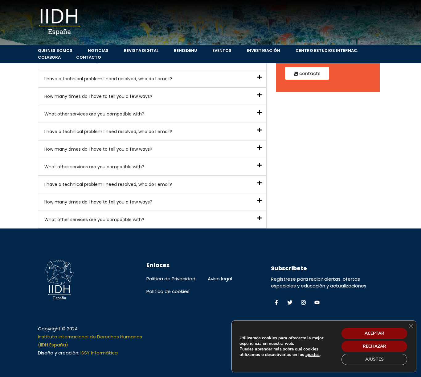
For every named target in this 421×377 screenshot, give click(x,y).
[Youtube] (317, 302)
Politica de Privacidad (170, 278)
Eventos (221, 50)
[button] (152, 78)
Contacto (88, 57)
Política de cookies (168, 291)
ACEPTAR (374, 333)
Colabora (49, 57)
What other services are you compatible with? (94, 114)
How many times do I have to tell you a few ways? (98, 96)
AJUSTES (374, 359)
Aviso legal (220, 278)
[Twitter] (289, 302)
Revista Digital (141, 50)
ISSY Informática (99, 353)
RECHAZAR (374, 346)
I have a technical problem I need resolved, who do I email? (108, 79)
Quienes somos (55, 50)
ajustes (312, 355)
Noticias (98, 50)
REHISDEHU (185, 50)
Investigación (263, 50)
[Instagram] (303, 302)
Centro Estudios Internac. (327, 50)
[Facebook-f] (276, 302)
